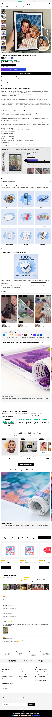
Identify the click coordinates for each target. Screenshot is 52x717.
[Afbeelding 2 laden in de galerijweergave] (3, 16)
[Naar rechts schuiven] (28, 404)
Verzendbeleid (36, 713)
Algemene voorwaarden (29, 713)
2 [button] (25, 645)
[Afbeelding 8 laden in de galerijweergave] (3, 48)
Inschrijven (31, 704)
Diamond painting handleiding (41, 669)
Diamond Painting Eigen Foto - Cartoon (10, 456)
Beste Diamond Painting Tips (40, 671)
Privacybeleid (23, 713)
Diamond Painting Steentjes (7, 683)
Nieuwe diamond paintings (7, 676)
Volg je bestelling (22, 678)
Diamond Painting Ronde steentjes (27, 562)
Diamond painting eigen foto (7, 671)
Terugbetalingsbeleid (16, 713)
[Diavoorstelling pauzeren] (51, 1)
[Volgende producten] (50, 446)
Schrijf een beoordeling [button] (44, 577)
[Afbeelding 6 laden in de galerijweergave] (3, 38)
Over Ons (20, 669)
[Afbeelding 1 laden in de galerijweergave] (3, 11)
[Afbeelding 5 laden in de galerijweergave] (3, 32)
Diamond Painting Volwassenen (8, 674)
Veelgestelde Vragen (23, 671)
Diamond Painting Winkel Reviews (25, 674)
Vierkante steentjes (5, 562)
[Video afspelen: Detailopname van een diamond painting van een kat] (42, 309)
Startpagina (3, 6)
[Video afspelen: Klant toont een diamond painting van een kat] (26, 309)
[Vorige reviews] (16, 423)
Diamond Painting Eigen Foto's (30, 433)
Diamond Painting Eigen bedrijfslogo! (29, 456)
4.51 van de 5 (9, 577)
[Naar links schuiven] (23, 404)
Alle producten (5, 688)
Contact (20, 681)
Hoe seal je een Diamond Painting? (41, 674)
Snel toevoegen (6, 567)
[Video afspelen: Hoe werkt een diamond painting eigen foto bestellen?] (26, 160)
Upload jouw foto (13, 69)
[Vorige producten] (2, 446)
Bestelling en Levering (23, 676)
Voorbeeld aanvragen (6, 685)
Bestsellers (9, 6)
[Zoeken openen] (46, 4)
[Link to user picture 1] (5, 630)
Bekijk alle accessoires (44, 537)
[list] (26, 311)
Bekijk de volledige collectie (26, 464)
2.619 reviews (11, 423)
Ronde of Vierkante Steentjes (40, 680)
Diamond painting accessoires (8, 678)
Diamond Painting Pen (6, 681)
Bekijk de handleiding (45, 342)
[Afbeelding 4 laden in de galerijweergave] (3, 27)
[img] (4, 596)
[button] (2, 4)
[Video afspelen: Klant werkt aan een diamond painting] (9, 309)
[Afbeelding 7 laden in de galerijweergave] (3, 43)
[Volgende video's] (49, 309)
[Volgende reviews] (48, 423)
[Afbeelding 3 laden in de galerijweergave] (3, 22)
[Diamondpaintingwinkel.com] (26, 4)
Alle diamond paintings (6, 669)
